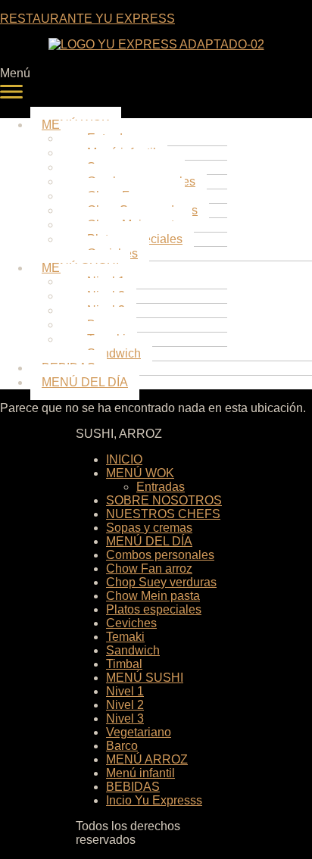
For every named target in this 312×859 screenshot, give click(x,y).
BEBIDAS (133, 786)
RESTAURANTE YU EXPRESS (87, 18)
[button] (156, 86)
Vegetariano (138, 732)
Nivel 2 (125, 704)
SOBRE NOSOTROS (164, 500)
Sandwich (133, 650)
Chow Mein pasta (153, 595)
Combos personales (160, 554)
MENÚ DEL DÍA (85, 382)
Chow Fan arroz (149, 568)
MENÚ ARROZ (147, 759)
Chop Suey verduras (161, 582)
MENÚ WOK (140, 473)
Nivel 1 (125, 691)
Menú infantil (140, 773)
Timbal (124, 664)
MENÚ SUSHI (144, 677)
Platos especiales (153, 609)
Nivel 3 (125, 718)
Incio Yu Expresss (154, 800)
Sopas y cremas (149, 527)
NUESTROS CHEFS (163, 514)
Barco (122, 745)
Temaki (125, 636)
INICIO (124, 459)
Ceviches (131, 623)
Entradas (160, 486)
